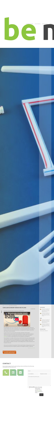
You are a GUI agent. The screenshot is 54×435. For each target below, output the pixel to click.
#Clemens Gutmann (42, 330)
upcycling (5, 336)
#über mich (46, 330)
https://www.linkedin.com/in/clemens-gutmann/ (20, 372)
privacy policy (39, 390)
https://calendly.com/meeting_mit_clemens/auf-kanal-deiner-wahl (13, 372)
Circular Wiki (6, 305)
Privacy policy (32, 387)
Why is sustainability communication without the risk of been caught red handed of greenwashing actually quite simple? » (9, 352)
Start (4, 305)
